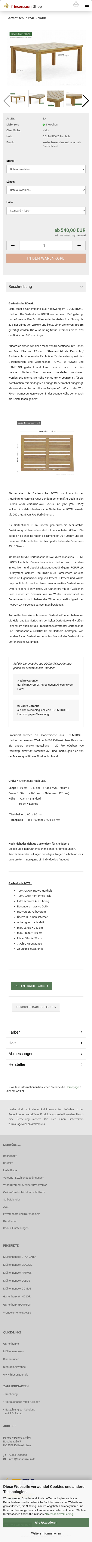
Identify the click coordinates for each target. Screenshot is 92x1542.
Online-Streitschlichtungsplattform (24, 1192)
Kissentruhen (11, 1359)
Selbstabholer (11, 1199)
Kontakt (8, 1163)
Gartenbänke (11, 1343)
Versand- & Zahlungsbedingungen (23, 1177)
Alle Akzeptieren (46, 1522)
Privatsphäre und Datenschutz (21, 1213)
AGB (6, 1206)
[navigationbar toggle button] (86, 5)
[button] (85, 100)
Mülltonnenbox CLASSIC (18, 1264)
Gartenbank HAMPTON (17, 1304)
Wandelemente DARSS (17, 1312)
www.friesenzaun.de (15, 1374)
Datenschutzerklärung (59, 1514)
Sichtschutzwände (14, 1366)
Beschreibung (20, 286)
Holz (12, 1043)
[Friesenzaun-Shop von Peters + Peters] (21, 5)
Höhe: (10, 202)
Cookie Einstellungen (15, 1228)
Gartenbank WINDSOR (17, 1296)
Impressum (10, 1155)
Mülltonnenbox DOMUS (17, 1288)
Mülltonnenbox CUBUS (16, 1280)
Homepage (72, 1087)
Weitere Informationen (46, 1533)
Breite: (10, 160)
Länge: (10, 181)
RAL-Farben (10, 1221)
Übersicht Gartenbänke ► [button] (36, 1007)
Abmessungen (21, 1053)
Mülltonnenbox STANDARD (19, 1256)
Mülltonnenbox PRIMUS (17, 1272)
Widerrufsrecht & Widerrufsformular (25, 1185)
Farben (15, 1032)
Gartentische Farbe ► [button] (31, 985)
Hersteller (17, 1064)
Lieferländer (10, 1170)
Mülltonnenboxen (13, 1351)
